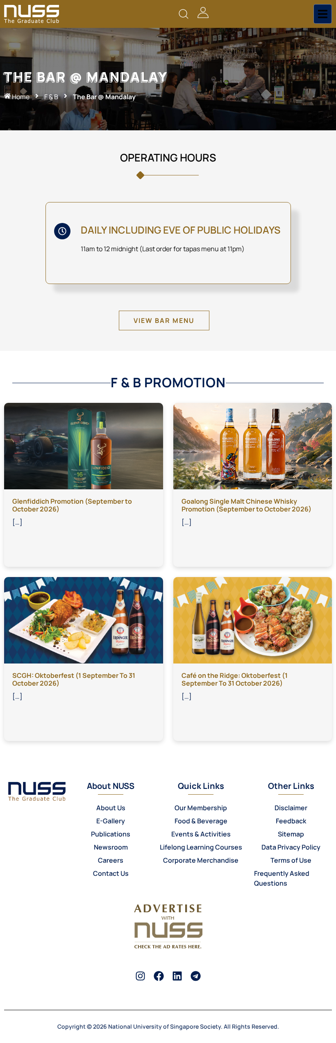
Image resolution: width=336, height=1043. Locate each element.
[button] (184, 14)
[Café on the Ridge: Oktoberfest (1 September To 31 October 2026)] (252, 619)
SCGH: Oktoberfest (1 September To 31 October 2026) (73, 679)
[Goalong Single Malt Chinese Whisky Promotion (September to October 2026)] (252, 445)
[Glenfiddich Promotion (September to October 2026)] (83, 445)
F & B (51, 96)
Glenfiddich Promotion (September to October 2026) (72, 505)
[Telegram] (196, 976)
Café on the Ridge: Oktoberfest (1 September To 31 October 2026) (235, 679)
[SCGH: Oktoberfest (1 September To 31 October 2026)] (83, 619)
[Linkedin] (177, 976)
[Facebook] (159, 976)
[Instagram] (140, 976)
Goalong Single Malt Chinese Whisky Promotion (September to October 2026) (246, 505)
